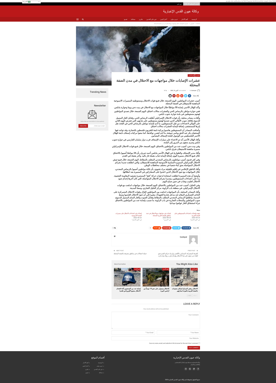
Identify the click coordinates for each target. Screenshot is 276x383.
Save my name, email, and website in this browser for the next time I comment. (173, 343)
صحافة (133, 19)
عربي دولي (174, 19)
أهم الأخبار (184, 19)
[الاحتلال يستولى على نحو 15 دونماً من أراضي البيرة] (156, 277)
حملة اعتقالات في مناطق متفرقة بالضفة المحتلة (130, 254)
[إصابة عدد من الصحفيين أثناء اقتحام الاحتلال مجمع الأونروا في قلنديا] (127, 277)
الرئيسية (194, 19)
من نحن (179, 4)
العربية (25, 1)
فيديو (125, 19)
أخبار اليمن (163, 19)
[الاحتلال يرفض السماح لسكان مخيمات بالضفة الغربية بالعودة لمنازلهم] (184, 277)
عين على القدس (152, 19)
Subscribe (83, 126)
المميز (197, 75)
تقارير (141, 19)
